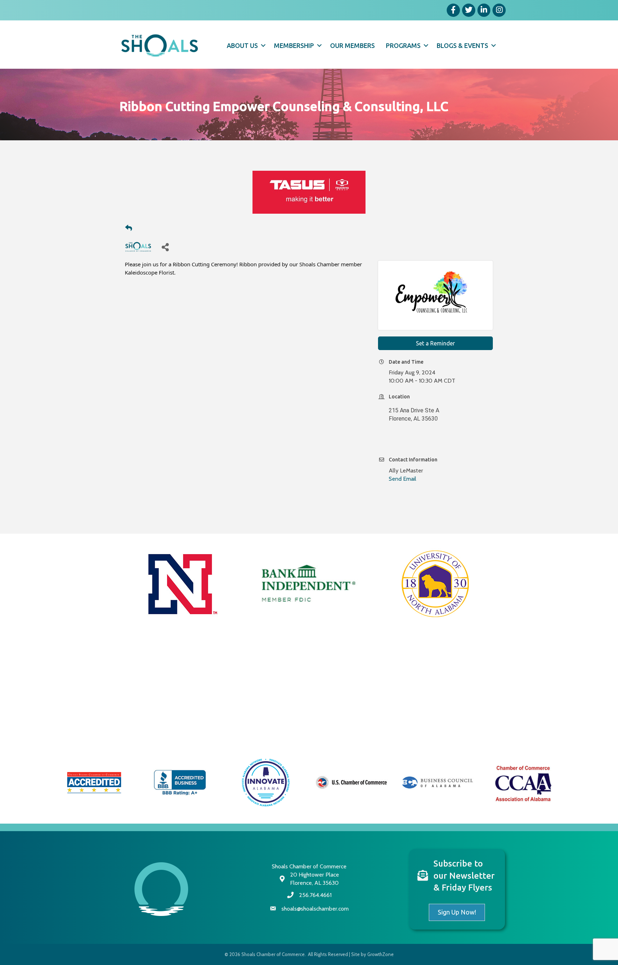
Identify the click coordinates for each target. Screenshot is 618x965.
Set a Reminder (435, 343)
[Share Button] (165, 247)
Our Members (352, 45)
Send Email (402, 478)
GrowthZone (380, 954)
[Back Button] (128, 228)
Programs (403, 45)
